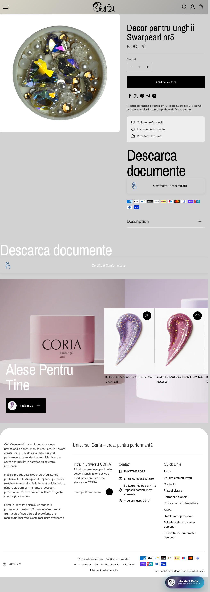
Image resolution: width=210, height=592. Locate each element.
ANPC (168, 509)
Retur (167, 471)
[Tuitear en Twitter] (136, 96)
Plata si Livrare (173, 490)
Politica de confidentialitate (181, 503)
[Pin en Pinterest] (142, 96)
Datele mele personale (178, 516)
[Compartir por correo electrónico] (154, 96)
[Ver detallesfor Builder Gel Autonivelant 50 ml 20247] (180, 341)
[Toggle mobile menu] (47, 7)
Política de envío (110, 564)
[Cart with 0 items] (201, 7)
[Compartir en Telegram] (148, 96)
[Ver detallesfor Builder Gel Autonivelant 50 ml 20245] (129, 341)
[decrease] (131, 67)
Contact (169, 484)
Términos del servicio (86, 564)
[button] (201, 7)
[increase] (147, 67)
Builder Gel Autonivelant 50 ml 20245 (129, 377)
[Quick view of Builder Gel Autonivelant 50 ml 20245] (147, 315)
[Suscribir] (109, 491)
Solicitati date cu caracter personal (180, 535)
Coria (177, 570)
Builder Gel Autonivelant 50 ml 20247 (179, 377)
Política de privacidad (117, 559)
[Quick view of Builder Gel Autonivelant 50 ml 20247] (197, 315)
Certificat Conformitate (170, 186)
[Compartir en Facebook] (130, 96)
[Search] (184, 7)
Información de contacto (104, 570)
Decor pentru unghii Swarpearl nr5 (160, 33)
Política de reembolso (90, 559)
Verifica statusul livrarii (178, 478)
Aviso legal (128, 564)
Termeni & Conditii (176, 497)
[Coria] (104, 7)
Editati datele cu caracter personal (179, 524)
